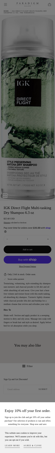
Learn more (12, 446)
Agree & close (33, 446)
